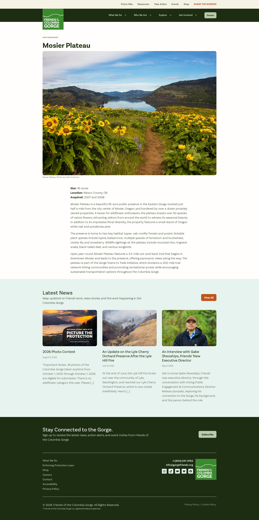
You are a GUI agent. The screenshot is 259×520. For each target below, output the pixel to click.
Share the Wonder (205, 4)
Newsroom (143, 4)
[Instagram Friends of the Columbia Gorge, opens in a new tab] (164, 471)
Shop (186, 4)
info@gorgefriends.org (179, 465)
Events (175, 4)
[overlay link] (70, 358)
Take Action (160, 4)
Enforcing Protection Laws (58, 465)
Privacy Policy (51, 489)
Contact (47, 479)
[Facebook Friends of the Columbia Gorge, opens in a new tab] (190, 471)
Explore (163, 15)
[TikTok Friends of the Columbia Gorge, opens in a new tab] (170, 471)
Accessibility (50, 484)
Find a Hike (127, 4)
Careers (47, 475)
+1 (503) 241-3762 (182, 461)
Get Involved (185, 15)
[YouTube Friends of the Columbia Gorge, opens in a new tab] (177, 471)
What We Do (115, 15)
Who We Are (140, 15)
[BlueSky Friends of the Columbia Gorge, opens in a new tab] (184, 471)
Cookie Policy (209, 504)
